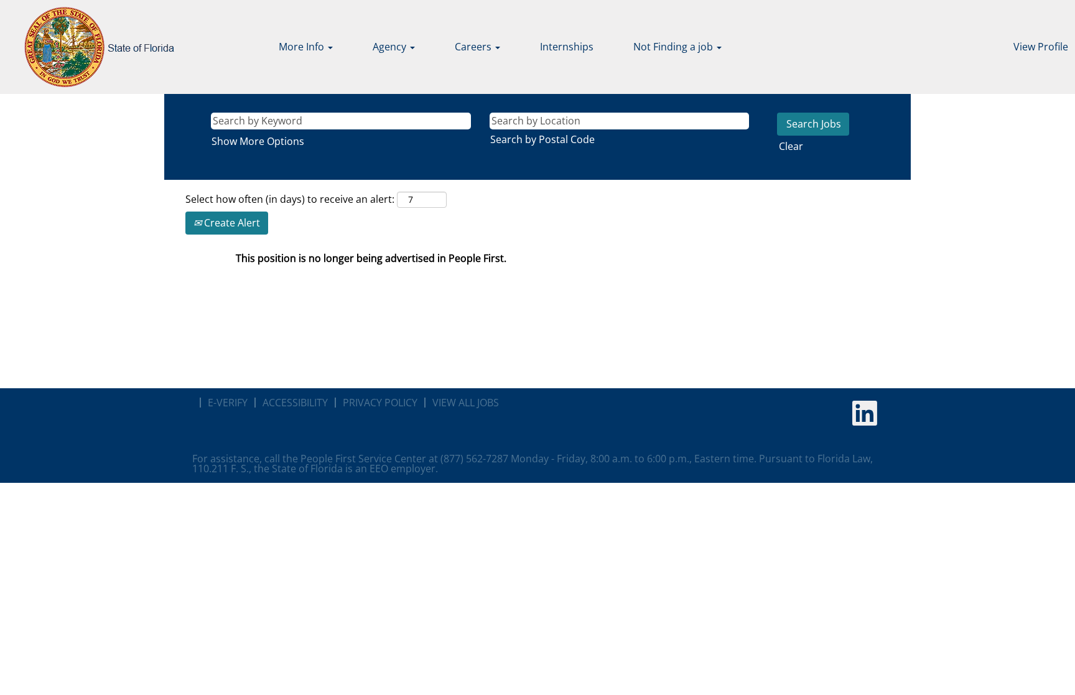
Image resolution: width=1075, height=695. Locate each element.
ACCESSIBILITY (295, 402)
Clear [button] (791, 146)
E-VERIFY (228, 402)
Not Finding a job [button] (674, 47)
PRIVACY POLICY (380, 402)
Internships (566, 47)
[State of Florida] (90, 47)
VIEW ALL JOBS (465, 402)
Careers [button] (474, 47)
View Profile (1040, 47)
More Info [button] (303, 47)
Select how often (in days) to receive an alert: (289, 199)
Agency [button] (391, 47)
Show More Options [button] (258, 141)
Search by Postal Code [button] (542, 139)
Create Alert (231, 223)
